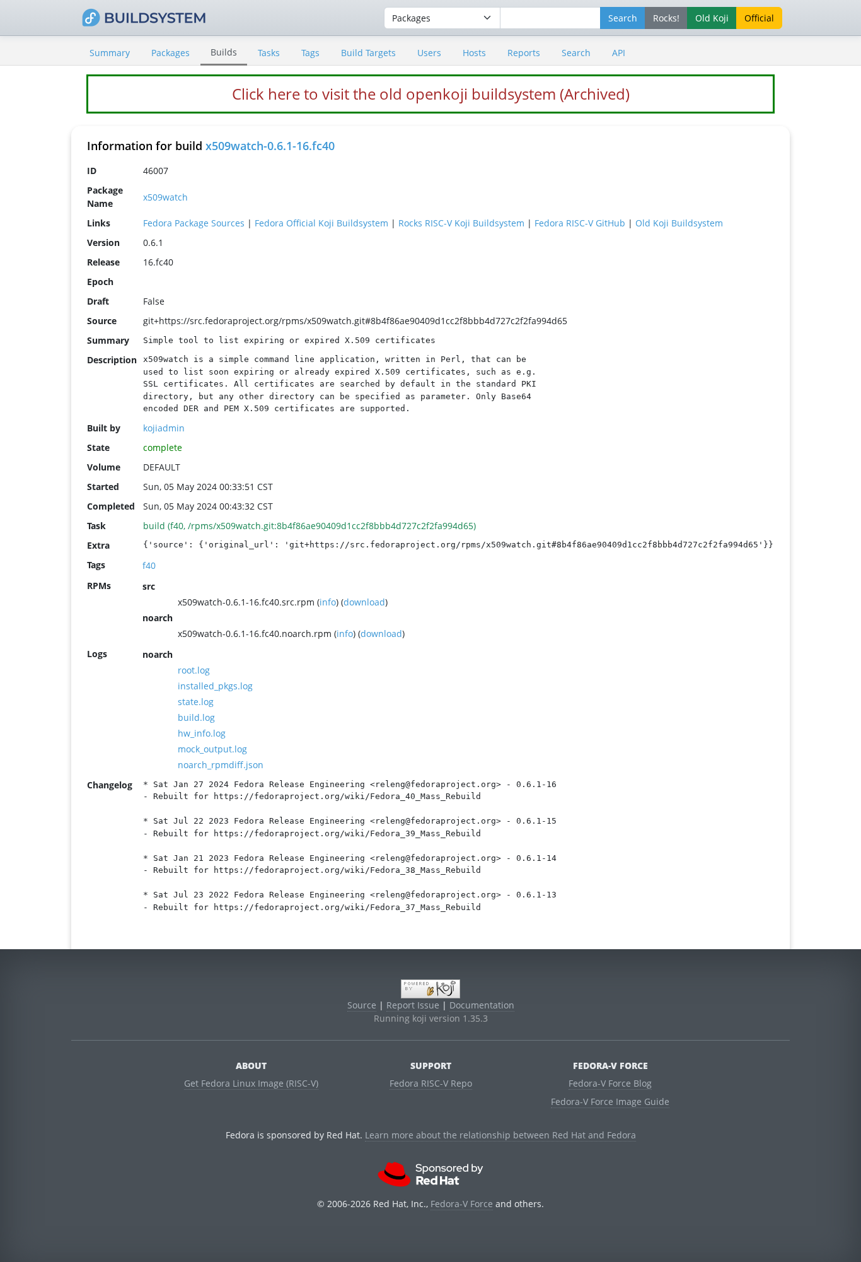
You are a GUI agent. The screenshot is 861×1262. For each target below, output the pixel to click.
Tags (310, 53)
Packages (170, 53)
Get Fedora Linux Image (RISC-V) (251, 1083)
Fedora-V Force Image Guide (610, 1101)
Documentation (481, 1005)
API (618, 53)
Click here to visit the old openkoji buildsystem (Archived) (431, 93)
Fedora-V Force (461, 1204)
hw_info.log (202, 733)
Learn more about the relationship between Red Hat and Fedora (500, 1135)
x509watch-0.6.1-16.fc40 (270, 145)
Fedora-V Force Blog (610, 1083)
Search (576, 53)
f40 (149, 565)
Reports (523, 53)
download (364, 602)
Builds (224, 52)
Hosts (474, 53)
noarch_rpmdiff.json (220, 765)
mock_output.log (212, 749)
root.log (194, 670)
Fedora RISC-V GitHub (580, 223)
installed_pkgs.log (215, 686)
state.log (196, 702)
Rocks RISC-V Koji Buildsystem (461, 223)
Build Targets (368, 53)
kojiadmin (164, 428)
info (328, 602)
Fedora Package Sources (194, 223)
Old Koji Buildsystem (679, 223)
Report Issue (412, 1005)
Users (429, 53)
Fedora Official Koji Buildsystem (321, 223)
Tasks (269, 53)
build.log (196, 717)
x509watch (165, 197)
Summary (110, 53)
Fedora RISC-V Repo (431, 1083)
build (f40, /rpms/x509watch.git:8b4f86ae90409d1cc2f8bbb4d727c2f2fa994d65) (309, 526)
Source (361, 1005)
